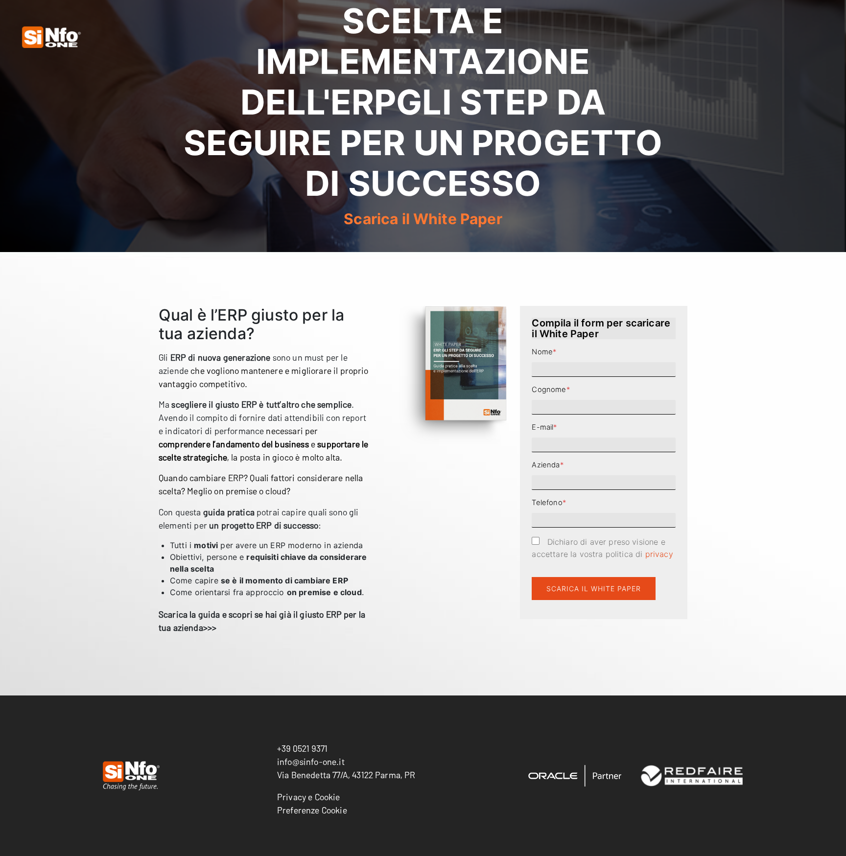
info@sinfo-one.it (311, 761)
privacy (657, 554)
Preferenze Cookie (312, 810)
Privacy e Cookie (308, 796)
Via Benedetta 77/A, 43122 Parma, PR (346, 774)
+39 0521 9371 (302, 748)
